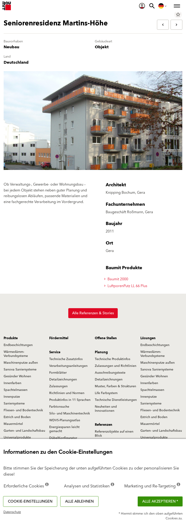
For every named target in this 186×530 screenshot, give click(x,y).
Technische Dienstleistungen (116, 400)
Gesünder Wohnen (17, 376)
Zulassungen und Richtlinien (115, 366)
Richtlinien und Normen (66, 393)
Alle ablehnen (79, 501)
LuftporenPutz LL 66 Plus (127, 286)
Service (54, 352)
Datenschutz (12, 512)
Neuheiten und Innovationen (106, 409)
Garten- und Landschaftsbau (24, 430)
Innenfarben (12, 383)
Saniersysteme (14, 403)
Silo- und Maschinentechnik (69, 413)
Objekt (102, 47)
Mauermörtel (13, 424)
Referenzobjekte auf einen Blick (114, 433)
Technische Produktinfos (112, 359)
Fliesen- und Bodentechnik (23, 410)
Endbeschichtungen (18, 345)
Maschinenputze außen (21, 362)
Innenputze (12, 396)
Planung (101, 352)
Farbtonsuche (59, 406)
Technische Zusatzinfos (66, 359)
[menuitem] (142, 6)
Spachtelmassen (15, 390)
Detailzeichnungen (63, 379)
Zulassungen (58, 386)
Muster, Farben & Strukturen (115, 386)
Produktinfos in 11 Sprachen (70, 400)
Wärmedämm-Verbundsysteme (16, 354)
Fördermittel (58, 338)
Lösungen (148, 338)
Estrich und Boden (17, 417)
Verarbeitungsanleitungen (68, 366)
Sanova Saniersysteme (20, 369)
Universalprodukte (17, 437)
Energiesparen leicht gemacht (64, 429)
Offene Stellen (106, 338)
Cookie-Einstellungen (30, 501)
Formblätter (58, 372)
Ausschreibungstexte (110, 372)
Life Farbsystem (106, 393)
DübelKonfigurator (63, 438)
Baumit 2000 (117, 279)
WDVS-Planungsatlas (64, 420)
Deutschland (16, 62)
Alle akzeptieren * (160, 501)
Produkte (11, 338)
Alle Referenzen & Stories (93, 313)
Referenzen (103, 425)
